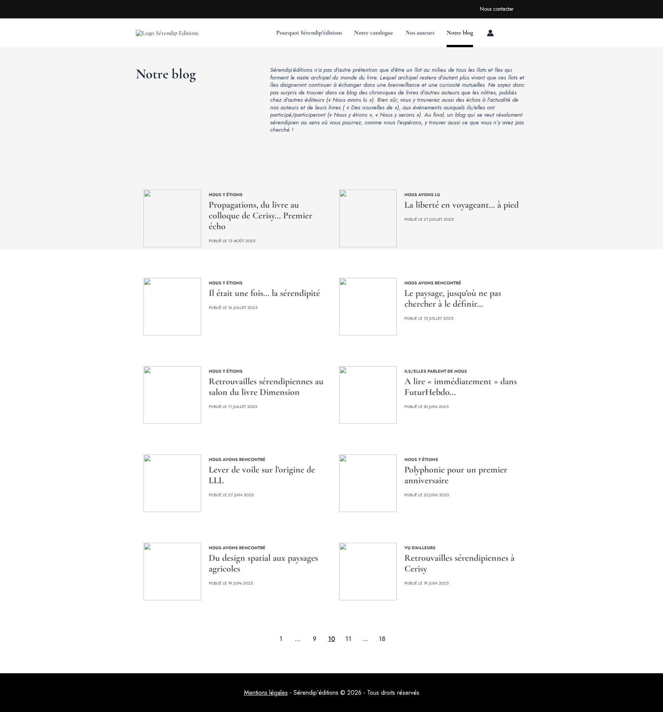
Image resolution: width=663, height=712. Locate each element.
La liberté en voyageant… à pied (461, 204)
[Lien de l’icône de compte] (490, 33)
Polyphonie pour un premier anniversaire (455, 475)
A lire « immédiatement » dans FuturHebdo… (460, 387)
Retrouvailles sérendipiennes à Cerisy (459, 563)
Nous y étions (225, 195)
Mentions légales (266, 692)
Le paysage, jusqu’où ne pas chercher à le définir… (452, 298)
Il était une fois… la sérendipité (264, 293)
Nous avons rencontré (432, 283)
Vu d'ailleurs (419, 548)
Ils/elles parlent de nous (435, 371)
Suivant (415, 639)
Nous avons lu (422, 195)
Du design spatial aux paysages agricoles (263, 563)
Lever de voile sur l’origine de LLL (262, 475)
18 (382, 639)
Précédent (248, 639)
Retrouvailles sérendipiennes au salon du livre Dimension (266, 387)
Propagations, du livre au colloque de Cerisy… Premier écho (260, 215)
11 (348, 639)
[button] (461, 6)
